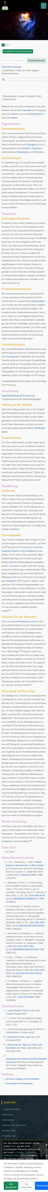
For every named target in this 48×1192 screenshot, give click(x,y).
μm (37, 371)
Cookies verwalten (11, 1109)
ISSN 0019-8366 (26, 997)
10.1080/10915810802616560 (29, 926)
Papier (14, 118)
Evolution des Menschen (14, 1125)
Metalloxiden (23, 152)
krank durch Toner (15, 1037)
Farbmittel (26, 110)
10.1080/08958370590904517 (23, 899)
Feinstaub (22, 621)
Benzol (13, 562)
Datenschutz (8, 1120)
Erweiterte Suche (36, 60)
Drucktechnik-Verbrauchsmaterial (18, 51)
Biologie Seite (9, 1130)
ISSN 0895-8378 (37, 895)
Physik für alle (9, 1136)
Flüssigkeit (31, 144)
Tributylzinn (11, 581)
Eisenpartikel (38, 301)
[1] (33, 1032)
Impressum (7, 1114)
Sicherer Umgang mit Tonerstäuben (22, 1079)
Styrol (14, 551)
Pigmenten (37, 148)
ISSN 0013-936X (28, 875)
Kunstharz (26, 148)
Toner (13, 1146)
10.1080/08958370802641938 (23, 949)
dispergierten (13, 356)
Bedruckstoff (35, 114)
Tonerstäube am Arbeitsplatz (19, 1083)
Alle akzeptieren (11, 1185)
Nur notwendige (26, 1185)
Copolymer (30, 551)
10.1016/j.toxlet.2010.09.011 (28, 973)
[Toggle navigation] (43, 6)
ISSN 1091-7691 (26, 946)
